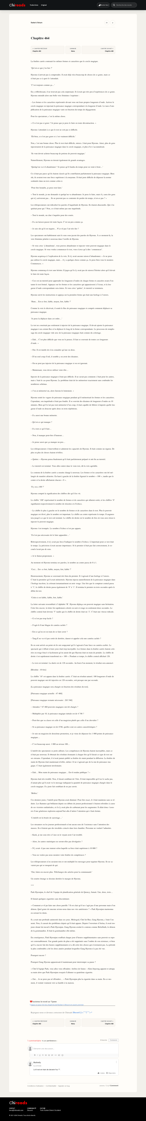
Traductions (34, 5)
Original (44, 5)
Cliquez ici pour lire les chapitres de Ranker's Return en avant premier (57, 1005)
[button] (103, 5)
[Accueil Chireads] (17, 5)
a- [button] (112, 23)
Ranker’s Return (36, 22)
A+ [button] (107, 23)
